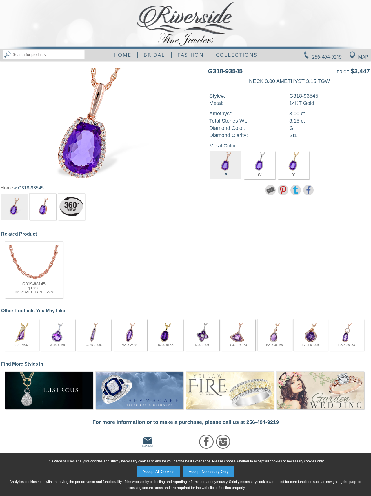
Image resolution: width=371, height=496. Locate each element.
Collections (236, 55)
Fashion (190, 55)
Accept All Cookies (158, 471)
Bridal (154, 55)
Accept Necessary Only (209, 471)
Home (122, 55)
